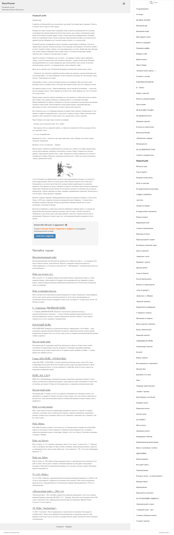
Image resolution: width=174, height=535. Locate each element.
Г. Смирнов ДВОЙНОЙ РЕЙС (49, 307)
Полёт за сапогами (142, 183)
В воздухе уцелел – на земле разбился (149, 476)
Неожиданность (141, 144)
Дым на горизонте (142, 251)
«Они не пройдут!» (143, 290)
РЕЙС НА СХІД (41, 375)
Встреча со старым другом (145, 284)
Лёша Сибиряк (141, 65)
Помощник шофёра (143, 48)
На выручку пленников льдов (146, 245)
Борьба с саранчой (142, 93)
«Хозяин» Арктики (142, 391)
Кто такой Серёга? (142, 465)
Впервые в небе (141, 54)
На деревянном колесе (144, 116)
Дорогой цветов (141, 268)
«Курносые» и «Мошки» (144, 296)
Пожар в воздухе (142, 217)
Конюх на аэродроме (143, 42)
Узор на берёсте (141, 172)
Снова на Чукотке (142, 273)
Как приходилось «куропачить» (147, 363)
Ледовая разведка (142, 470)
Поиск (153, 2)
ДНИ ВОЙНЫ (141, 453)
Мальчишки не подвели (144, 318)
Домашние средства (143, 121)
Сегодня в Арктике (143, 521)
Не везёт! (139, 352)
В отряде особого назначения (146, 211)
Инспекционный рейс (44, 257)
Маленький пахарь (142, 31)
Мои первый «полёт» (143, 37)
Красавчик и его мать (143, 374)
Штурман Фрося (142, 481)
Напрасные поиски (142, 408)
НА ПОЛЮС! (141, 420)
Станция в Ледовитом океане (146, 515)
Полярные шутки (142, 403)
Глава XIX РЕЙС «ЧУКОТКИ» (49, 358)
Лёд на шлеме (141, 104)
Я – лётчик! (140, 87)
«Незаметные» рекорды (144, 138)
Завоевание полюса (143, 431)
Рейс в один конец (42, 406)
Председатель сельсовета (144, 493)
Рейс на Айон (40, 457)
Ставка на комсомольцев (144, 228)
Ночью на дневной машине (145, 99)
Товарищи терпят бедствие (145, 386)
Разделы (68, 527)
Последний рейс (41, 341)
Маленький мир (141, 26)
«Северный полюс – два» (145, 510)
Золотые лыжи (141, 414)
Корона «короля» (142, 358)
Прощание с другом (143, 262)
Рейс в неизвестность (44, 290)
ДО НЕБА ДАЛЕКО (143, 20)
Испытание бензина (143, 132)
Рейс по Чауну (40, 440)
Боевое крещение (142, 459)
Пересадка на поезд (143, 234)
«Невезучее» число (142, 256)
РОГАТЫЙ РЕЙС (41, 324)
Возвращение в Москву (144, 436)
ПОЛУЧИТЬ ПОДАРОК (45, 236)
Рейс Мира (38, 423)
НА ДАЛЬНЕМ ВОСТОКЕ (145, 149)
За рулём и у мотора (143, 76)
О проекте (60, 527)
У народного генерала (143, 313)
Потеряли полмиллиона (144, 177)
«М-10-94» (139, 200)
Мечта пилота (141, 425)
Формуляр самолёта (143, 335)
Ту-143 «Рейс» (40, 474)
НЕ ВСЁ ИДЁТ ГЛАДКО (145, 110)
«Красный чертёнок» (143, 301)
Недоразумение (141, 487)
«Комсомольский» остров (145, 504)
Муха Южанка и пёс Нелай (145, 397)
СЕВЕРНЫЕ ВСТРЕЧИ (144, 341)
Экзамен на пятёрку (143, 206)
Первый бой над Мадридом (145, 307)
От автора (139, 14)
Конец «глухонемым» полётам (146, 448)
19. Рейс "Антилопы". (44, 508)
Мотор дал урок (141, 166)
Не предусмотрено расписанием (147, 189)
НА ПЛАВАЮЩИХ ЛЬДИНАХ (147, 498)
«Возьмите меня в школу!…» (146, 71)
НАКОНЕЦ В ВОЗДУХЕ (145, 82)
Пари (138, 380)
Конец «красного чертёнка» (145, 324)
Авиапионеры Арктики (144, 346)
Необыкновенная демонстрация (147, 442)
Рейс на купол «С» (42, 274)
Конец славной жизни (143, 329)
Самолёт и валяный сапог (145, 155)
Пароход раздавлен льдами (145, 239)
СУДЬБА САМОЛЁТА (144, 194)
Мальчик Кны (141, 369)
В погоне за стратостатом (145, 127)
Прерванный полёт (142, 223)
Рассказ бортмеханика (143, 279)
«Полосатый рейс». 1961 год (48, 491)
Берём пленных (141, 59)
